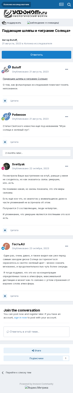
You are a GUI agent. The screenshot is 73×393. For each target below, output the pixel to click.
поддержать (14, 22)
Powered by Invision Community (36, 384)
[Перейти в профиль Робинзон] (6, 116)
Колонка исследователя (38, 43)
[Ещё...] (66, 69)
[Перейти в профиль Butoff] (6, 69)
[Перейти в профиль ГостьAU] (6, 246)
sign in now (20, 317)
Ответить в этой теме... (24, 331)
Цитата (14, 100)
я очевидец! (52, 22)
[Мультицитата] (5, 101)
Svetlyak (18, 164)
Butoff (13, 39)
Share (37, 350)
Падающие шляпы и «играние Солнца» (25, 78)
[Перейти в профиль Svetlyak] (6, 166)
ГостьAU (18, 244)
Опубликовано (30, 71)
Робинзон (19, 114)
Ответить (36, 54)
